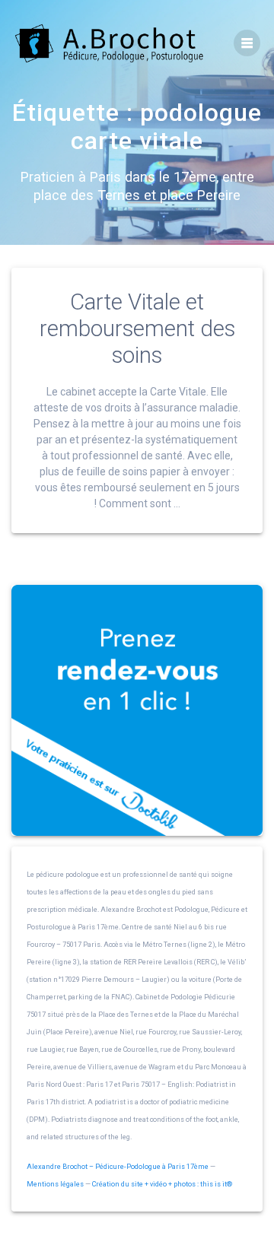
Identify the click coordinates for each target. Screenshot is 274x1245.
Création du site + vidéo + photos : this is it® (162, 1184)
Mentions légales (55, 1184)
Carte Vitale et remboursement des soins (137, 328)
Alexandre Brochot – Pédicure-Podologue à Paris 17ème (118, 1166)
